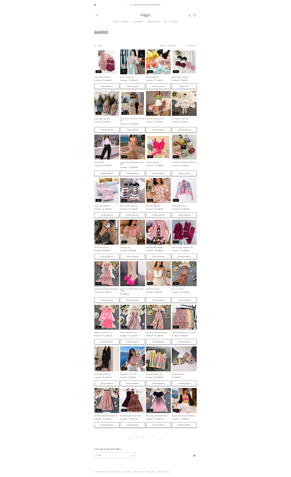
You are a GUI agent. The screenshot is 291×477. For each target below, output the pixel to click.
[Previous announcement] (125, 5)
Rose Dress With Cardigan (154, 247)
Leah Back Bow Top (152, 162)
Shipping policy (150, 471)
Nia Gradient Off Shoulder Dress (156, 416)
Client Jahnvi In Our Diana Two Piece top (132, 120)
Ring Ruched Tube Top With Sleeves (183, 416)
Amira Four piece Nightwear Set (182, 247)
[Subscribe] (132, 455)
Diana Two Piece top (127, 77)
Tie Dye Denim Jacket (179, 206)
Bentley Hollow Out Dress (128, 332)
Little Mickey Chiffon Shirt (180, 119)
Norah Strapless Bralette (180, 77)
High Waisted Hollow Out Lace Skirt (183, 332)
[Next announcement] (165, 5)
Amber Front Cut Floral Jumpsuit (157, 332)
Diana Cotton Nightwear (102, 206)
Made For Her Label (104, 472)
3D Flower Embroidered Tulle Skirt (105, 416)
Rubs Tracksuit (99, 162)
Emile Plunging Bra (152, 77)
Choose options (107, 86)
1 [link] (130, 437)
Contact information (163, 471)
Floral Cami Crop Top (101, 247)
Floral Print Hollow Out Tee (155, 119)
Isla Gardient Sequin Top (154, 374)
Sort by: (162, 45)
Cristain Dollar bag (178, 374)
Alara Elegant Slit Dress (102, 374)
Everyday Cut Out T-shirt (128, 374)
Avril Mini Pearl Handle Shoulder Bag (184, 162)
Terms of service (138, 471)
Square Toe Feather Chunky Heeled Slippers (131, 290)
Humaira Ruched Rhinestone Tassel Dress (132, 163)
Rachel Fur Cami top (152, 289)
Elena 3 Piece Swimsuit (102, 77)
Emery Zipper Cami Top (102, 119)
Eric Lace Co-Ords (178, 289)
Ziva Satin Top (125, 247)
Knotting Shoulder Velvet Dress (130, 416)
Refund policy (117, 471)
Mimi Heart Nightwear (153, 206)
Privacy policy (127, 471)
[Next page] (160, 436)
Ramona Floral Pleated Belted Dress (106, 289)
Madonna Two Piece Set (102, 332)
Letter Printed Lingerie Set (128, 206)
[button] (96, 15)
